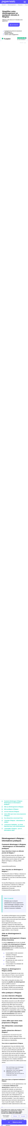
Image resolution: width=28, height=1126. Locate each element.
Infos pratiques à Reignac (11, 809)
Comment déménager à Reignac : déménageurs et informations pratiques (13, 802)
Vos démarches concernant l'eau (13, 818)
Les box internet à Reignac (11, 811)
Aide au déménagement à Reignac (13, 806)
